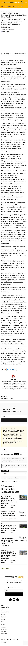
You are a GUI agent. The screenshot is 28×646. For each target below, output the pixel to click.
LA (13, 6)
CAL (22, 6)
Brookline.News (22, 381)
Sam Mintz (6, 27)
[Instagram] (17, 599)
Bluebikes (4, 306)
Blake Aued (4, 519)
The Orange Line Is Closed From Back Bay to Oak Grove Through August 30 (9, 541)
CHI (16, 6)
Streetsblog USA (6, 511)
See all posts (5, 568)
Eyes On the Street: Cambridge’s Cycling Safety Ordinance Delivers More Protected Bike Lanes (9, 500)
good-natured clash (10, 277)
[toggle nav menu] (26, 2)
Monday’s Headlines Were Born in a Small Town (8, 515)
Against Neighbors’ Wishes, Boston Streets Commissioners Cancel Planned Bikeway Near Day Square (9, 555)
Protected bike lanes (6, 495)
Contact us (3, 624)
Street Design (4, 550)
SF (19, 6)
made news (13, 118)
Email (3, 416)
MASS (9, 6)
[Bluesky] (14, 599)
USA (2, 6)
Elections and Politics (6, 11)
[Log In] (22, 2)
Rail (2, 523)
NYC (6, 6)
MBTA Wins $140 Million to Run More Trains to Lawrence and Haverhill (9, 527)
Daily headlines (14, 511)
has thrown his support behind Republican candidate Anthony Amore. (13, 282)
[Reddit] (10, 599)
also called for (21, 246)
